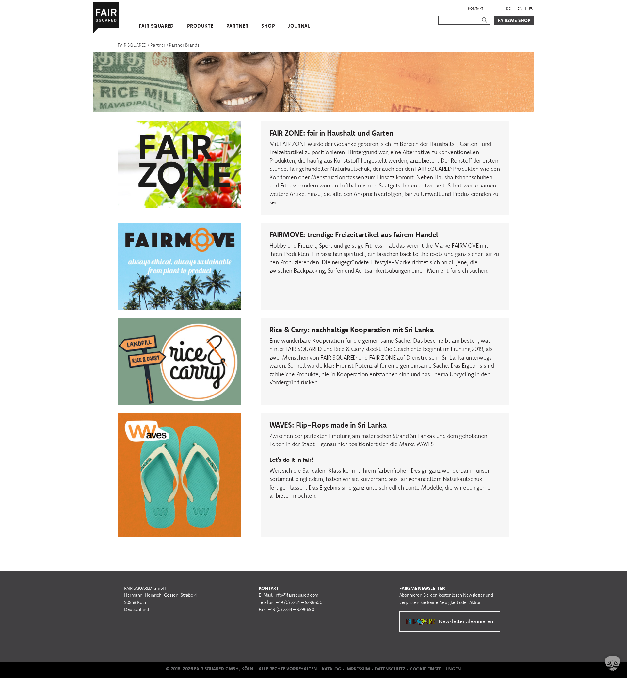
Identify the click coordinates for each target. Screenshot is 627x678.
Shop (268, 26)
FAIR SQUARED (156, 26)
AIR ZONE (294, 144)
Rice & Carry (349, 349)
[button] (612, 663)
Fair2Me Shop (514, 20)
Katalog (331, 669)
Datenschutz (390, 669)
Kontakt (475, 8)
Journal (299, 26)
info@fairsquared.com (296, 595)
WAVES (424, 444)
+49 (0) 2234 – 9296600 (299, 602)
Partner (237, 26)
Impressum (358, 669)
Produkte (200, 26)
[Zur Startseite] (106, 16)
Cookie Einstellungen (435, 669)
